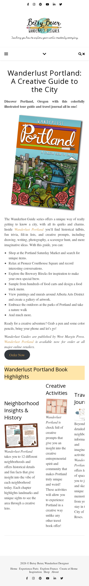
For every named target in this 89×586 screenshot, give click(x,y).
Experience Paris (28, 568)
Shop (47, 572)
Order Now (17, 354)
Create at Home (69, 568)
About (55, 572)
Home (13, 568)
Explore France (49, 568)
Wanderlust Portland (28, 229)
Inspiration (35, 572)
